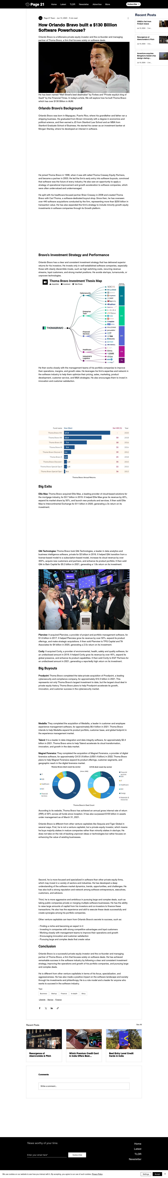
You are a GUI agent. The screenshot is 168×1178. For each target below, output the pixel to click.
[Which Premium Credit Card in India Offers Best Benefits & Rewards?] (84, 1052)
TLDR (138, 1167)
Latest (137, 1162)
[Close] (165, 1174)
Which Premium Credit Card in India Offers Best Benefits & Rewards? (84, 1067)
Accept (157, 1174)
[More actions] (128, 18)
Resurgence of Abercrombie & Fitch (40, 1067)
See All (139, 1038)
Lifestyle (42, 1013)
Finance (64, 1007)
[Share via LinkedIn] (52, 1021)
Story (83, 1007)
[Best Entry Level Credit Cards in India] (124, 1052)
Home (137, 1156)
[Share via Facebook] (39, 1021)
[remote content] (84, 150)
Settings (146, 1174)
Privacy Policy (97, 1174)
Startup (54, 1007)
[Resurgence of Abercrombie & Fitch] (44, 1052)
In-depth (74, 1007)
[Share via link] (58, 1021)
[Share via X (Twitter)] (46, 1021)
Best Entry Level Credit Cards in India (121, 1067)
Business (43, 1007)
